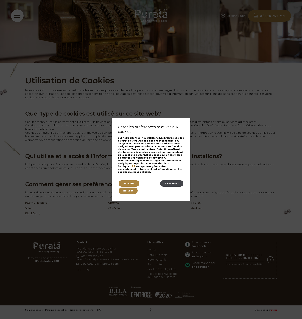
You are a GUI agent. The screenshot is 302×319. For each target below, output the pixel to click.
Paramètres (172, 183)
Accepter (129, 183)
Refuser (128, 190)
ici (133, 166)
